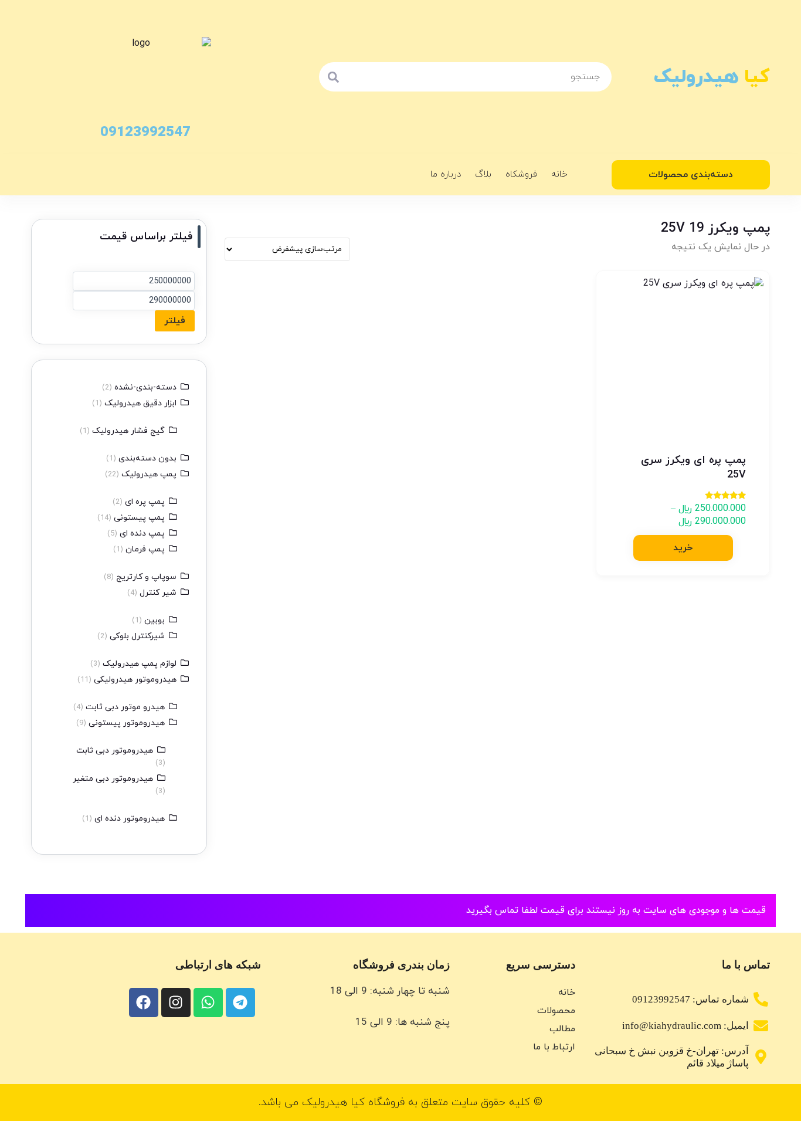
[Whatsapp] (208, 1002)
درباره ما (445, 174)
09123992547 (145, 133)
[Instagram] (176, 1002)
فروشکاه (521, 174)
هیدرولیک (712, 77)
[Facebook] (143, 1002)
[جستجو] (333, 77)
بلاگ (483, 174)
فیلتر (174, 320)
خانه (559, 174)
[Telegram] (240, 1002)
